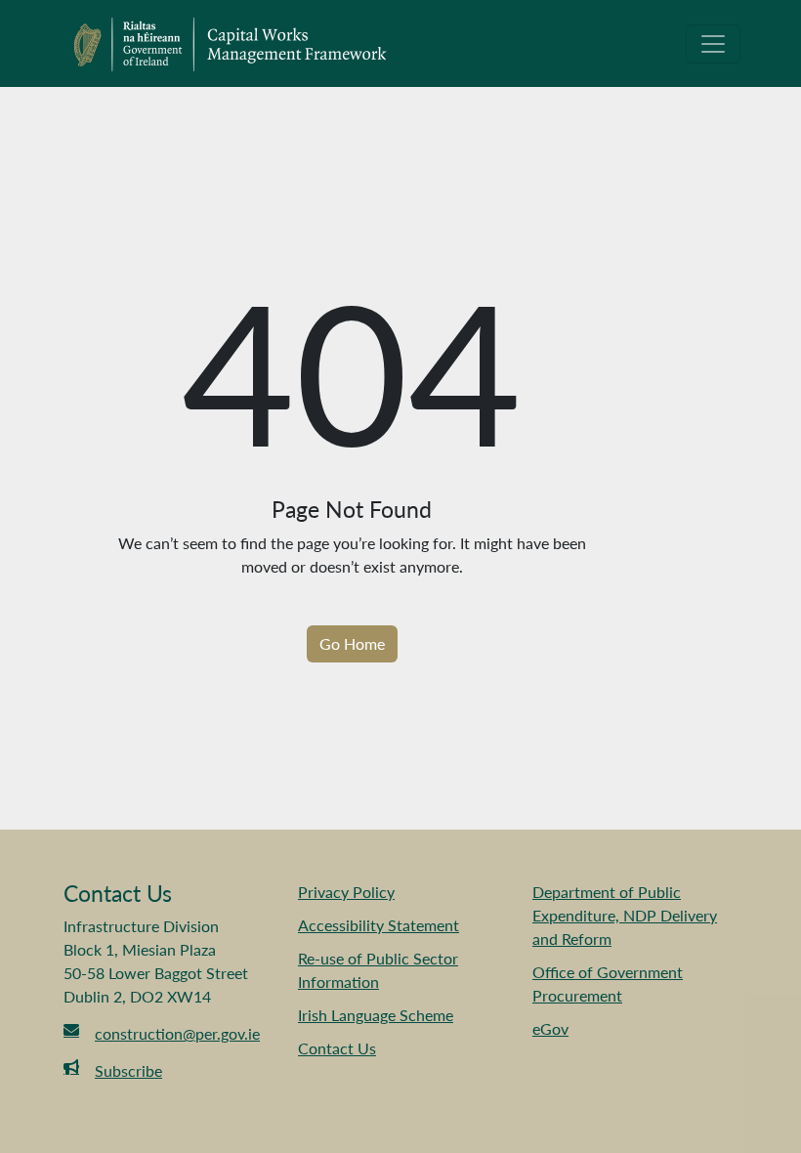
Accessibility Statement (378, 925)
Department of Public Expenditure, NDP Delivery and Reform (624, 915)
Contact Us (337, 1048)
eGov (550, 1028)
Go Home (352, 643)
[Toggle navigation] (713, 44)
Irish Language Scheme (375, 1014)
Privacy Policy (346, 891)
